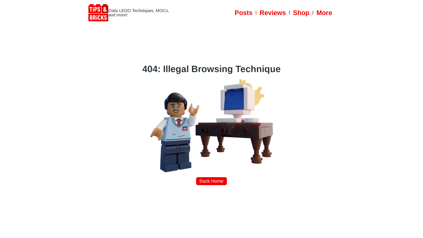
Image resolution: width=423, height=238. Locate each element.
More (324, 12)
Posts (243, 12)
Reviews (273, 12)
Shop (301, 12)
